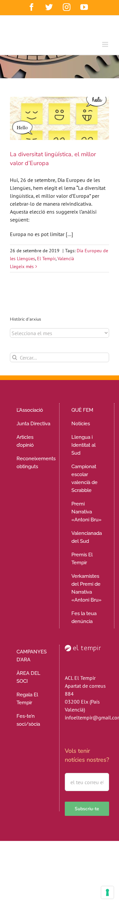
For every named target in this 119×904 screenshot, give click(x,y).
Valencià (66, 258)
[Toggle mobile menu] (105, 44)
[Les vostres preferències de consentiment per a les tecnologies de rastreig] (107, 892)
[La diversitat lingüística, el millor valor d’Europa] (59, 118)
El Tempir (46, 258)
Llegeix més (22, 266)
